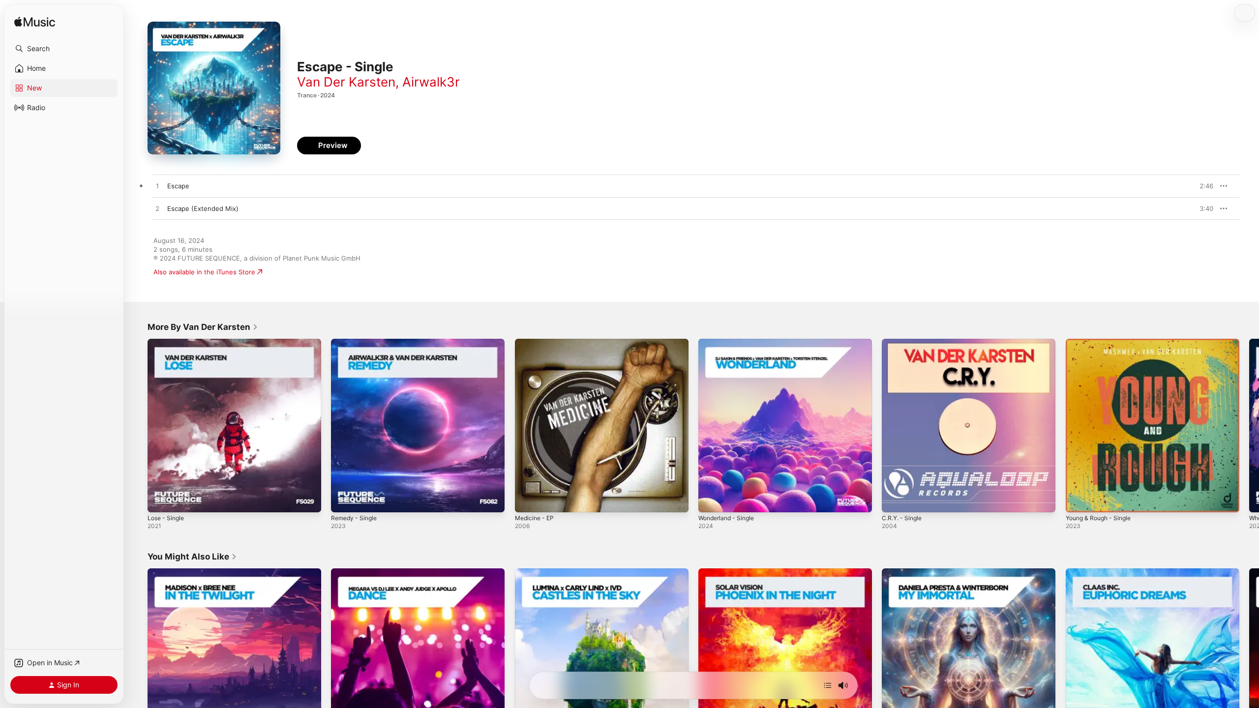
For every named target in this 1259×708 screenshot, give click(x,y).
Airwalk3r (431, 81)
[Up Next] (828, 685)
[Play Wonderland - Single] (710, 500)
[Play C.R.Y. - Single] (894, 500)
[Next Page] (1249, 426)
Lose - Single (168, 343)
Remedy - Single (356, 343)
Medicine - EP (536, 343)
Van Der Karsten (346, 81)
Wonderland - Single (729, 343)
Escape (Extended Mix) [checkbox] (203, 208)
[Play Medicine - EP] (527, 500)
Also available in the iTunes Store (204, 272)
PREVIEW (1202, 186)
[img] (34, 22)
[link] (203, 327)
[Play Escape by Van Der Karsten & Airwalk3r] (157, 186)
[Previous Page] (138, 426)
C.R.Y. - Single (904, 343)
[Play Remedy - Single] (343, 500)
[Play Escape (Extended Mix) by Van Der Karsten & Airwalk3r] (157, 209)
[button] (64, 48)
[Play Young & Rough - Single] (1078, 500)
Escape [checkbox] (178, 186)
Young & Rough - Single (1102, 343)
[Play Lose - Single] (159, 500)
